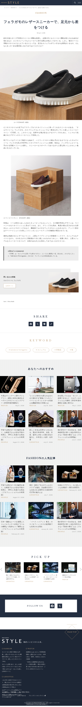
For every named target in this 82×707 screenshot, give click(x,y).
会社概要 (5, 692)
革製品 (58, 350)
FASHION (8, 648)
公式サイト (10, 286)
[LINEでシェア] (44, 324)
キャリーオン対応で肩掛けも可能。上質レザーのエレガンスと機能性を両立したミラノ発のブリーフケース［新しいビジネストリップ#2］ (12, 656)
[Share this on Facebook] (31, 324)
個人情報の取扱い (24, 692)
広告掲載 (13, 692)
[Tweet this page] (37, 324)
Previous (3, 572)
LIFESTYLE (9, 677)
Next (79, 572)
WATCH (31, 648)
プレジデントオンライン (36, 695)
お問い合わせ (22, 695)
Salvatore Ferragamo (18, 350)
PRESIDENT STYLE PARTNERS (36, 704)
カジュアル (41, 350)
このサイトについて (8, 695)
